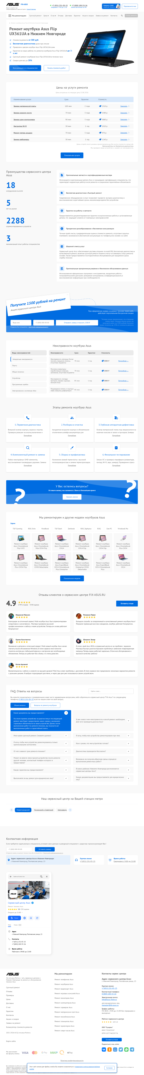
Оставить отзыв (127, 603)
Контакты (114, 16)
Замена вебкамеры (21, 139)
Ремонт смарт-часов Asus (64, 1030)
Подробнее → (123, 361)
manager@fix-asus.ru (110, 1005)
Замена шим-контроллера (24, 119)
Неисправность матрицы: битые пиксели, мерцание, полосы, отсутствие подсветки (62, 361)
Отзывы (60, 16)
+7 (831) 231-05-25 (60, 5)
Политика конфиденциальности (72, 1061)
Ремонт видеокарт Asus (64, 989)
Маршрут (16, 918)
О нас (53, 16)
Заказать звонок (72, 497)
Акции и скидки (88, 16)
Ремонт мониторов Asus (64, 998)
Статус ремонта (131, 16)
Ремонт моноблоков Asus (65, 1017)
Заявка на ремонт (102, 16)
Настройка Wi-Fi (20, 126)
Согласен (109, 1068)
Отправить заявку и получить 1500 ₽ (77, 323)
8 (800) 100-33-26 (109, 994)
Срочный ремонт (35, 16)
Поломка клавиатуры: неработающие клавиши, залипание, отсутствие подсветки (62, 371)
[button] (11, 810)
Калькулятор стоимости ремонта (19, 1027)
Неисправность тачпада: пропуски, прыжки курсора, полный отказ (60, 381)
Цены (45, 16)
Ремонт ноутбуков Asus (64, 984)
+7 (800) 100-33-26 (79, 5)
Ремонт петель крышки (23, 133)
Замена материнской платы (25, 106)
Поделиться (104, 1049)
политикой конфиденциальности (38, 327)
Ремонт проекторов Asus (64, 1026)
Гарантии (77, 16)
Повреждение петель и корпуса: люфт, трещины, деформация (62, 390)
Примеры (10, 995)
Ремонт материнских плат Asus (67, 1012)
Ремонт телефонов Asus (64, 979)
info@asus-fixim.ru (109, 999)
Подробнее (28, 436)
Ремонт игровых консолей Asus (67, 993)
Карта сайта (11, 1041)
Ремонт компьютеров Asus (65, 1003)
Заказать (123, 106)
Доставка (68, 16)
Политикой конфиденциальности (53, 853)
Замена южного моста (23, 113)
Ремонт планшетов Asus (64, 1021)
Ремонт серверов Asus (63, 1007)
